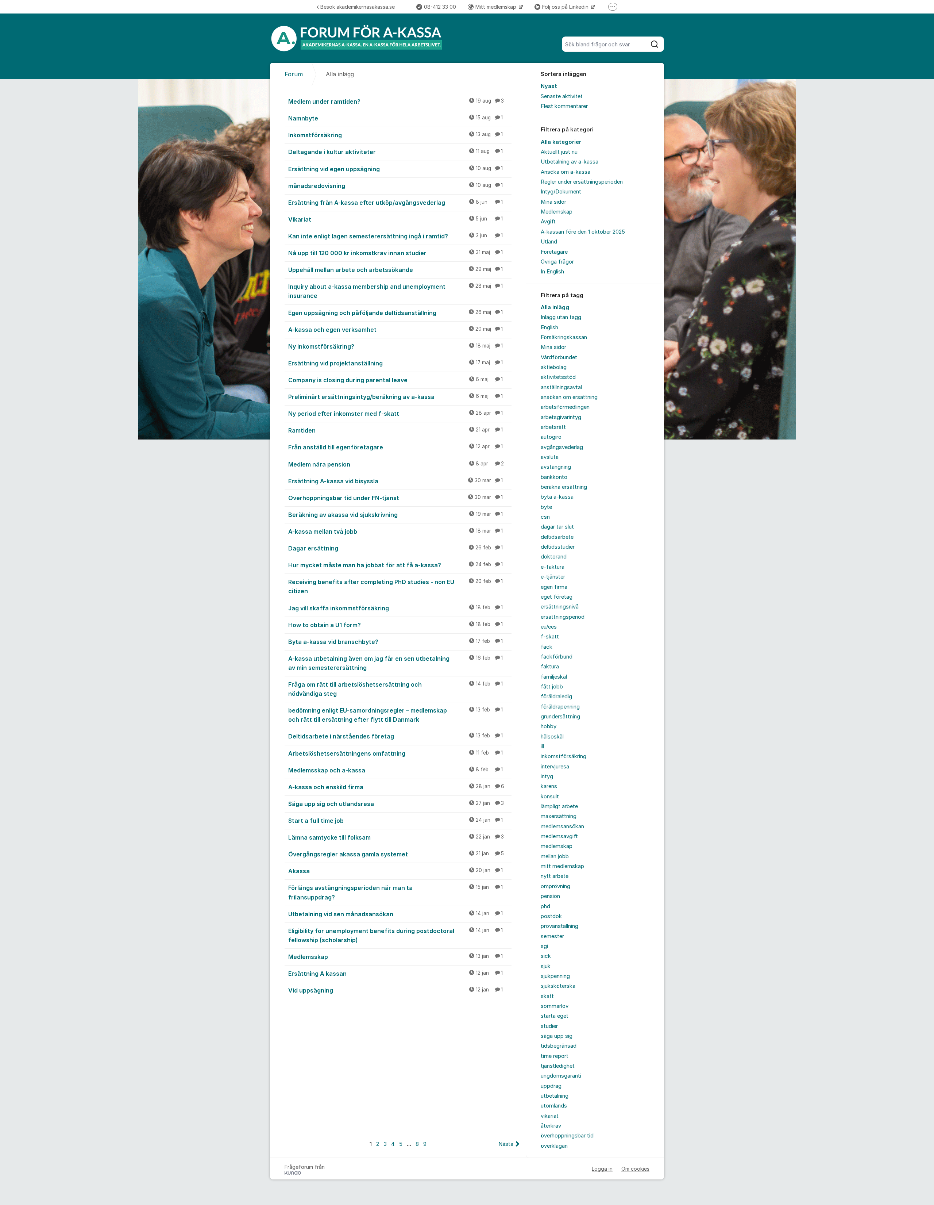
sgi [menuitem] (544, 946)
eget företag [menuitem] (556, 597)
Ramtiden (395, 430)
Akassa (395, 871)
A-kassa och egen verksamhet (395, 329)
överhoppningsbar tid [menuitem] (567, 1135)
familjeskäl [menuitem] (554, 677)
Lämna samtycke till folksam (396, 837)
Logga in (602, 1169)
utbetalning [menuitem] (554, 1096)
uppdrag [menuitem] (551, 1086)
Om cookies (635, 1169)
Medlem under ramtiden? (396, 101)
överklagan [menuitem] (554, 1146)
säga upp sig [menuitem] (556, 1036)
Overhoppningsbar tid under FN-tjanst (395, 498)
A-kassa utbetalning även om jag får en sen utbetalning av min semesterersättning (395, 663)
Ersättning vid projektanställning (395, 363)
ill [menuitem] (542, 746)
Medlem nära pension (396, 464)
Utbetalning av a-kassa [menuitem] (569, 161)
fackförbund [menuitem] (556, 656)
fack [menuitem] (546, 647)
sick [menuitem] (546, 956)
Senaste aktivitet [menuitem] (562, 96)
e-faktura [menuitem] (552, 567)
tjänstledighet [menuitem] (558, 1066)
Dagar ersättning (395, 548)
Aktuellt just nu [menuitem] (559, 152)
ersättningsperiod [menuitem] (562, 617)
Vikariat (395, 219)
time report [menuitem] (554, 1056)
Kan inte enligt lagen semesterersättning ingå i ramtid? (395, 236)
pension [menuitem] (550, 896)
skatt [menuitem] (547, 996)
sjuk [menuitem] (546, 966)
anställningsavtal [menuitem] (561, 387)
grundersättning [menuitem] (560, 716)
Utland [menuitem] (549, 241)
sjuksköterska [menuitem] (558, 986)
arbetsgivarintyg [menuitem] (561, 417)
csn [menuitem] (545, 517)
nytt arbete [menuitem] (554, 876)
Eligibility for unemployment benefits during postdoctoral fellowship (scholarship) (395, 935)
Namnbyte (395, 118)
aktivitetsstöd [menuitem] (558, 377)
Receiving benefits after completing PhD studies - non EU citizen (395, 586)
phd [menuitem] (545, 906)
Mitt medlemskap (496, 7)
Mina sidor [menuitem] (553, 202)
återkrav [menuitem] (551, 1126)
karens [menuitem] (549, 786)
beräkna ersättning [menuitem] (564, 487)
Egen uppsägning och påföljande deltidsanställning (395, 312)
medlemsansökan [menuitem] (562, 826)
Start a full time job (395, 820)
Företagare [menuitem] (554, 252)
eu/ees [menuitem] (549, 626)
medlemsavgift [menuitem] (559, 836)
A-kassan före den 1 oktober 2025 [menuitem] (583, 232)
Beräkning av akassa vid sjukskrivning (395, 514)
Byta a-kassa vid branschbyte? (395, 641)
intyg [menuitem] (547, 776)
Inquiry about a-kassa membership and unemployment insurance (395, 291)
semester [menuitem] (552, 936)
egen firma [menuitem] (554, 587)
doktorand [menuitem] (554, 556)
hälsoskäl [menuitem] (552, 736)
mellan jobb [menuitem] (555, 856)
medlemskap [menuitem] (556, 846)
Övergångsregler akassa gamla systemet (396, 854)
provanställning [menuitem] (559, 926)
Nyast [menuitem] (549, 86)
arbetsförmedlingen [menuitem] (565, 407)
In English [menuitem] (552, 271)
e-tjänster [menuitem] (553, 576)
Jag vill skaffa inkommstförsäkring (395, 608)
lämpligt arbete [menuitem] (559, 806)
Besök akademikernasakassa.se (357, 7)
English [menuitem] (549, 327)
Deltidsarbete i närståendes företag (395, 736)
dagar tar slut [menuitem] (557, 526)
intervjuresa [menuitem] (555, 766)
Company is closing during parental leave (395, 380)
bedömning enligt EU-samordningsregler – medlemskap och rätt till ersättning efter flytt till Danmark (395, 715)
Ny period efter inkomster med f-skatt (395, 413)
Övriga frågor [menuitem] (557, 261)
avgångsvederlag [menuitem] (562, 447)
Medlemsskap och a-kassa (395, 770)
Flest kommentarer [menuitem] (564, 106)
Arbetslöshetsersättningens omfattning (395, 753)
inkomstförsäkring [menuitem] (563, 756)
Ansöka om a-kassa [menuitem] (565, 172)
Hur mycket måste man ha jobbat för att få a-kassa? (395, 565)
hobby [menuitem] (548, 726)
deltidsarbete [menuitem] (557, 537)
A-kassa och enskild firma (396, 787)
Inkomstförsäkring (395, 135)
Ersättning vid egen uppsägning (395, 169)
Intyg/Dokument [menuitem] (561, 191)
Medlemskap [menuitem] (556, 211)
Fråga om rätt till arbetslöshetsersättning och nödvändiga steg (395, 689)
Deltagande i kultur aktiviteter (395, 152)
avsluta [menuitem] (550, 457)
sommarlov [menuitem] (554, 1006)
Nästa (505, 1144)
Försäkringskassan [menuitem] (564, 337)
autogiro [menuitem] (551, 437)
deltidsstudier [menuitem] (558, 547)
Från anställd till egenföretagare (395, 447)
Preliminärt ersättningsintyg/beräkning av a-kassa (395, 396)
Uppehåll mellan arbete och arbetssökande (395, 269)
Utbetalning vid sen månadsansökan (395, 914)
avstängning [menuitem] (556, 467)
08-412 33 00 (440, 7)
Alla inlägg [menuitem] (555, 307)
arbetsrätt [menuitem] (553, 427)
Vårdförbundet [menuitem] (559, 357)
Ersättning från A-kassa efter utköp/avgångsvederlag (395, 202)
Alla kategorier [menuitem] (561, 142)
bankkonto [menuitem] (554, 477)
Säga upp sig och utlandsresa (396, 803)
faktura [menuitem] (550, 666)
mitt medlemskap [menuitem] (562, 866)
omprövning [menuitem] (555, 886)
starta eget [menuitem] (554, 1016)
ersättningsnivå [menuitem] (560, 606)
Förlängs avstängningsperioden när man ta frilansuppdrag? (395, 892)
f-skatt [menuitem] (550, 636)
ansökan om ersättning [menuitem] (569, 397)
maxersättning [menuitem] (558, 816)
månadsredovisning (395, 185)
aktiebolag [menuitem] (554, 367)
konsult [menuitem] (550, 796)
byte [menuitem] (546, 507)
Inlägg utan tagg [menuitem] (561, 317)
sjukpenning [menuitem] (555, 976)
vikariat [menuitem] (550, 1116)
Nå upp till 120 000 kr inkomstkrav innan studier (395, 253)
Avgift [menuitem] (548, 221)
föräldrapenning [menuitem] (560, 706)
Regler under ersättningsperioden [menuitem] (582, 182)
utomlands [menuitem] (554, 1105)
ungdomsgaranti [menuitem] (561, 1075)
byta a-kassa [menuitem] (557, 497)
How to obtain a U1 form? (395, 625)
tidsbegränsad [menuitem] (558, 1046)
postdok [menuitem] (551, 916)
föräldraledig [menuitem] (556, 696)
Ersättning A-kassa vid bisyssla (395, 481)
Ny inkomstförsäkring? (395, 346)
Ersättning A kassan (395, 973)
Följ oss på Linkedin (566, 7)
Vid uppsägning (395, 990)
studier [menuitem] (549, 1026)
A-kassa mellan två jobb (395, 531)
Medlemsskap (395, 956)
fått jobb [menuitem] (552, 686)
